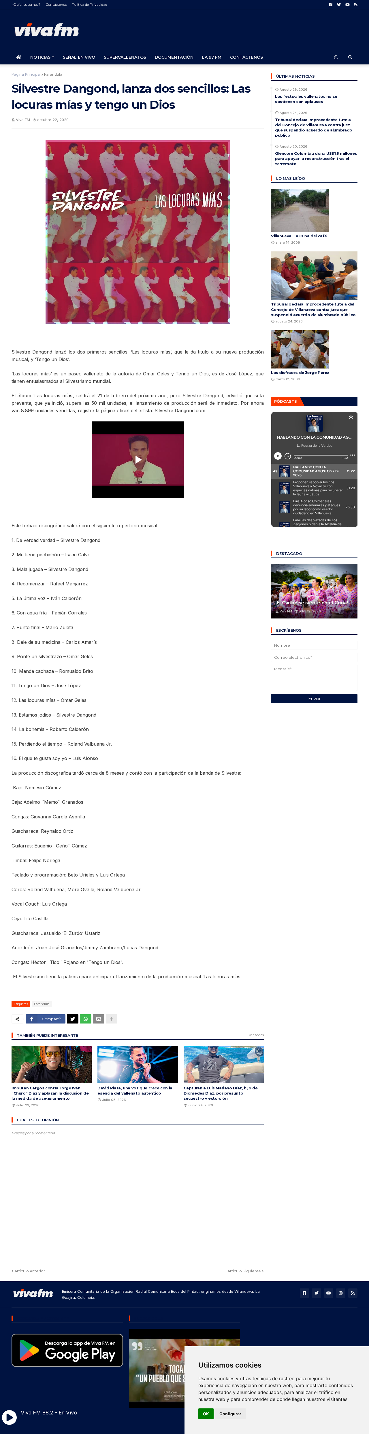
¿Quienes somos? (26, 4)
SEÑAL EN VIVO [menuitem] (79, 57)
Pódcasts (285, 401)
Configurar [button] (230, 1413)
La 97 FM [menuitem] (211, 57)
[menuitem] (19, 57)
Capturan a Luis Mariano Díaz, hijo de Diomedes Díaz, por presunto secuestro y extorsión (221, 1093)
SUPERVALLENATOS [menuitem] (125, 57)
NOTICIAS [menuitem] (40, 57)
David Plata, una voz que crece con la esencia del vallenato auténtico (134, 1090)
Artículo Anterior (29, 1271)
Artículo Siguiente (244, 1271)
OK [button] (206, 1413)
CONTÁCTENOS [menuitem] (246, 57)
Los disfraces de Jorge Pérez (300, 372)
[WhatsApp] (85, 1019)
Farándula (53, 74)
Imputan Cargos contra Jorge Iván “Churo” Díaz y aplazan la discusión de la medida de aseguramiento (50, 1093)
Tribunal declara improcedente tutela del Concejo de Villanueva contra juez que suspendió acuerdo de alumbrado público (313, 127)
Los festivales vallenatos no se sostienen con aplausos (306, 99)
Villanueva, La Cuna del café (299, 236)
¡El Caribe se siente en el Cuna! (311, 603)
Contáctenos (56, 4)
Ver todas (256, 1035)
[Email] (98, 1019)
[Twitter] (72, 1019)
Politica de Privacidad (89, 4)
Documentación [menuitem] (174, 57)
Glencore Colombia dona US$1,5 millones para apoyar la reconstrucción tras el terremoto (316, 158)
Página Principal (26, 74)
